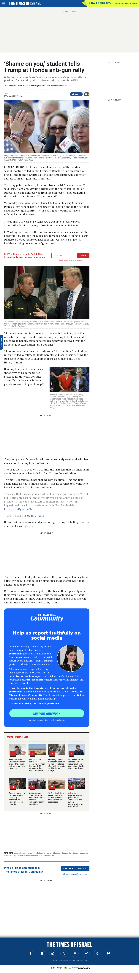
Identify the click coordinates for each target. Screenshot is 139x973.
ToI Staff (9, 937)
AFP (8, 93)
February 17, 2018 (34, 515)
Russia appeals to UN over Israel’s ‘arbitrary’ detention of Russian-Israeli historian (17, 798)
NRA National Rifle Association (30, 856)
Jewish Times (19, 853)
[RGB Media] (68, 968)
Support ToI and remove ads (124, 3)
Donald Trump (10, 856)
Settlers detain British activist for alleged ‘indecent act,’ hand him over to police (17, 764)
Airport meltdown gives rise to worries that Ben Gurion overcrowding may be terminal (76, 799)
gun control (84, 853)
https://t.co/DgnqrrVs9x (18, 509)
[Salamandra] (84, 968)
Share (77, 94)
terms (80, 260)
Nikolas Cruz (49, 856)
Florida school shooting (36, 853)
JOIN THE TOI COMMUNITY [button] (75, 868)
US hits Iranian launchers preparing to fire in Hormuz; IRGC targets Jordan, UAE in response (37, 765)
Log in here (82, 874)
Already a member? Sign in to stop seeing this (47, 720)
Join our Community (99, 3)
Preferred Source (59, 86)
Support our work (46, 713)
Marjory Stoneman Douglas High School (62, 853)
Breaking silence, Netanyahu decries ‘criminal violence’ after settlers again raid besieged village (56, 765)
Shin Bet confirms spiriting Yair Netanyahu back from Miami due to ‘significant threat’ (76, 764)
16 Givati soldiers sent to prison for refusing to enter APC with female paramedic (56, 797)
